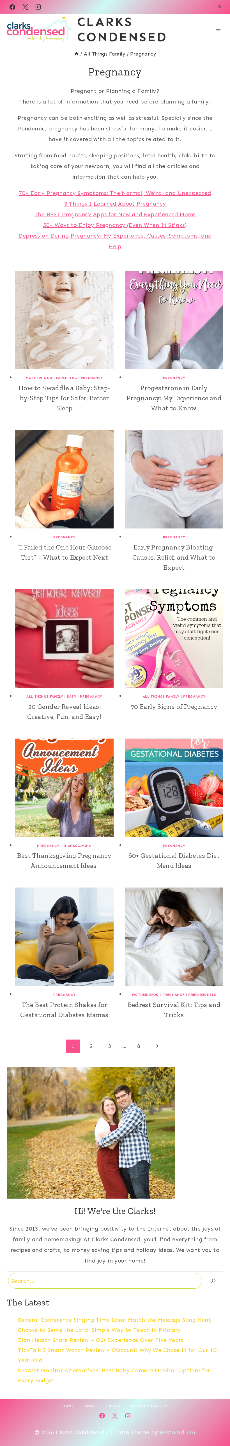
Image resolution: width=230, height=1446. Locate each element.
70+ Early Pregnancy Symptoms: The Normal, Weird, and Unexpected (115, 193)
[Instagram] (38, 7)
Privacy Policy (149, 1406)
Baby (71, 696)
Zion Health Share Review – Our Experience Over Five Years (100, 1340)
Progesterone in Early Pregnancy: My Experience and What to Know (174, 398)
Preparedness (202, 995)
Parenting (66, 378)
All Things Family (44, 696)
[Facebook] (12, 7)
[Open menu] (218, 29)
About (91, 1406)
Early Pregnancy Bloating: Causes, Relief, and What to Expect (174, 557)
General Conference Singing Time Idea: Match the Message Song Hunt (114, 1319)
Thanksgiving (77, 846)
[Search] (213, 1281)
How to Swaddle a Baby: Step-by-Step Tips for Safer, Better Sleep (64, 398)
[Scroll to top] (216, 1423)
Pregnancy (92, 378)
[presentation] (64, 320)
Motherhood (39, 378)
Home (68, 1406)
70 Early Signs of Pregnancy (174, 706)
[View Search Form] (220, 7)
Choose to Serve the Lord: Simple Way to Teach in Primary (99, 1330)
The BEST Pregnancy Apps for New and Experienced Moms (115, 214)
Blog (115, 1406)
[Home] (76, 54)
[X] (25, 7)
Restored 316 (178, 1432)
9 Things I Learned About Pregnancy (115, 203)
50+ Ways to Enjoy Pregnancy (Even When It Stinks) (115, 225)
